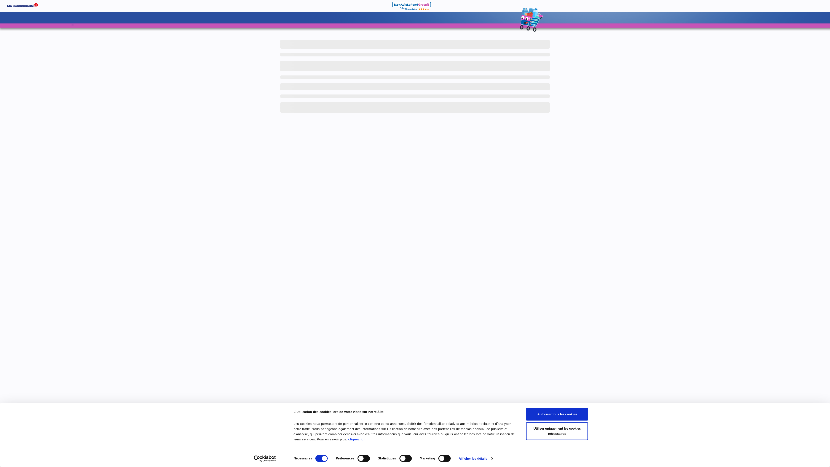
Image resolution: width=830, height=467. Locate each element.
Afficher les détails (473, 458)
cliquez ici (356, 439)
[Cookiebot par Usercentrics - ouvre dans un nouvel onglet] (265, 458)
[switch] (364, 458)
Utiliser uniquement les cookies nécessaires (557, 431)
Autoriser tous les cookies (557, 414)
